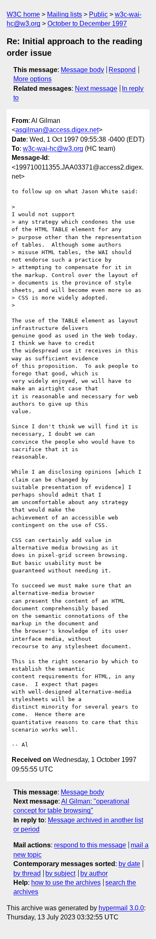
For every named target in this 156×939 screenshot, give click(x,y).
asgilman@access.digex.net (57, 129)
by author (94, 873)
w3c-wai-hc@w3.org (53, 148)
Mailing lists (64, 14)
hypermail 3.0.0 (121, 908)
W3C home (23, 14)
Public (98, 14)
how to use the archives (66, 882)
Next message (96, 88)
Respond (122, 69)
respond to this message (90, 845)
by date (129, 863)
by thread (27, 873)
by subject (60, 873)
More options (32, 78)
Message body (82, 69)
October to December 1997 (87, 23)
